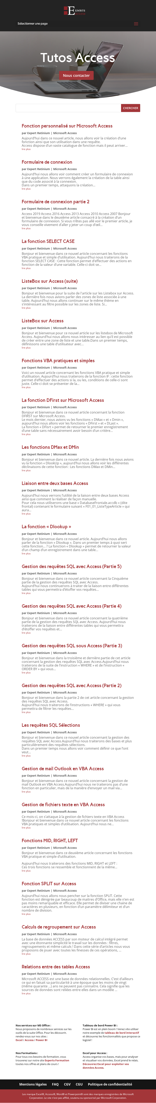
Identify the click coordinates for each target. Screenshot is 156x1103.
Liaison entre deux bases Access (55, 483)
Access (29, 1040)
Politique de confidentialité (110, 1084)
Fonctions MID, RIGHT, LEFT (50, 840)
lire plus (26, 149)
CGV (67, 1084)
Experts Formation (57, 1060)
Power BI (41, 1040)
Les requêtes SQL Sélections (51, 725)
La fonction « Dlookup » (46, 526)
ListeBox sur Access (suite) (49, 281)
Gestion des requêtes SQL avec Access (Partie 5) (71, 566)
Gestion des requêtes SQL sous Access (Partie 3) (72, 645)
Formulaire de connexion (47, 162)
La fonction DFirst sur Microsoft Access (63, 400)
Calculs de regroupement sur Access (59, 927)
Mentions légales (33, 1084)
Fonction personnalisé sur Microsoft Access (67, 126)
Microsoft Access (65, 133)
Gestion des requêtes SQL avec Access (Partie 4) (71, 606)
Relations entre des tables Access (56, 966)
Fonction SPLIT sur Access (49, 883)
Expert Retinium (38, 133)
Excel (19, 1040)
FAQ (55, 1084)
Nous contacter (76, 75)
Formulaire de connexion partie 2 (56, 201)
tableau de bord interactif (122, 1033)
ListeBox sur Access (43, 321)
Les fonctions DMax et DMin (50, 447)
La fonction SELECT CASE (48, 241)
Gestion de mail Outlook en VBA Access (63, 768)
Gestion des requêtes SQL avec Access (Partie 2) (71, 685)
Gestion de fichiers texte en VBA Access (63, 804)
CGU (79, 1084)
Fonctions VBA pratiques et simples (58, 360)
